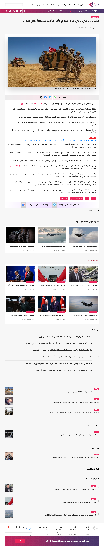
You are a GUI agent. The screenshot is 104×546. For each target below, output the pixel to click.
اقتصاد (69, 5)
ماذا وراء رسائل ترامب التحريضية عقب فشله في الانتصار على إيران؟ (65, 337)
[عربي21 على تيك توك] (10, 11)
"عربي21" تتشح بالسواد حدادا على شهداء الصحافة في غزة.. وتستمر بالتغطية (76, 457)
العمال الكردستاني (16, 166)
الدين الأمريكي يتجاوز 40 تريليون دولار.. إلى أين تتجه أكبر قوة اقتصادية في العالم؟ (59, 343)
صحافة (48, 5)
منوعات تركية (50, 11)
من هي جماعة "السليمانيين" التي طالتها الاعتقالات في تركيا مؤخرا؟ (84, 286)
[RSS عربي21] (6, 11)
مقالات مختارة (72, 534)
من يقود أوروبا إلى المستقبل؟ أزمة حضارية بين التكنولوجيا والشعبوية (64, 370)
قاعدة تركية (38, 104)
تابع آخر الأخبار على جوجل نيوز (39, 205)
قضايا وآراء (73, 532)
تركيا (87, 199)
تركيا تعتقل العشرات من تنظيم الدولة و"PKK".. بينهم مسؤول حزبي (22, 246)
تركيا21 (93, 11)
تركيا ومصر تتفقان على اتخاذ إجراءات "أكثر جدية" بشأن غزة (21, 286)
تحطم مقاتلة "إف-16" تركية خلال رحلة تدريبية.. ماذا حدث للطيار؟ (85, 315)
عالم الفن (59, 532)
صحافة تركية (61, 11)
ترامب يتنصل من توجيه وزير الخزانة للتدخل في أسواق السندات (67, 357)
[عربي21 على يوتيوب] (17, 11)
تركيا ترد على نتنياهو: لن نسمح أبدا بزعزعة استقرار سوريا (52, 286)
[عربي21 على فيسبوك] (24, 11)
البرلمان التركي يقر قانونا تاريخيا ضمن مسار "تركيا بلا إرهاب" (22, 315)
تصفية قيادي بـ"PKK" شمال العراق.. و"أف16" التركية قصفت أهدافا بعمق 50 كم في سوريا (59, 140)
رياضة (64, 5)
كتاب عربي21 (72, 529)
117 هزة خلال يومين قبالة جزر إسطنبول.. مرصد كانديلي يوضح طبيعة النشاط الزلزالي (71, 515)
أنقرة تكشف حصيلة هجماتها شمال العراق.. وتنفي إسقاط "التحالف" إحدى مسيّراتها (74, 412)
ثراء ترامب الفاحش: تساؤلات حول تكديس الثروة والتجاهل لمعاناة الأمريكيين (62, 350)
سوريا (23, 104)
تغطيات (59, 5)
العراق (46, 529)
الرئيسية (80, 5)
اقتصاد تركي (83, 11)
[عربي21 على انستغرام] (14, 11)
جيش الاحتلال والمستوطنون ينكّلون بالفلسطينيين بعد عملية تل (80, 435)
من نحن (30, 536)
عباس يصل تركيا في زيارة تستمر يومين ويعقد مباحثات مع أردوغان (52, 315)
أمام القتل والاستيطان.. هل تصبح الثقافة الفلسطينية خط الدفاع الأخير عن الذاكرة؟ (59, 364)
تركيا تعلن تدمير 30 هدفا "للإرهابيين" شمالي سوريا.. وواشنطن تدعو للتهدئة (76, 402)
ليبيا (47, 532)
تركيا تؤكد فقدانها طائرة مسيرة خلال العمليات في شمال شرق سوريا (53, 246)
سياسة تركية (72, 11)
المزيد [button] (31, 5)
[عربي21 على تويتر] (21, 11)
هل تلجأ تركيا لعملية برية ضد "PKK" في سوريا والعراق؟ (82, 392)
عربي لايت (37, 5)
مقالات (53, 5)
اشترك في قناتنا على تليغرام (70, 205)
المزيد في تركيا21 (93, 260)
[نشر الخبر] (40, 97)
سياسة (74, 5)
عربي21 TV (59, 529)
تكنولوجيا (59, 534)
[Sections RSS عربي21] (24, 527)
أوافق (20, 541)
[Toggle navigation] (21, 4)
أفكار (43, 5)
